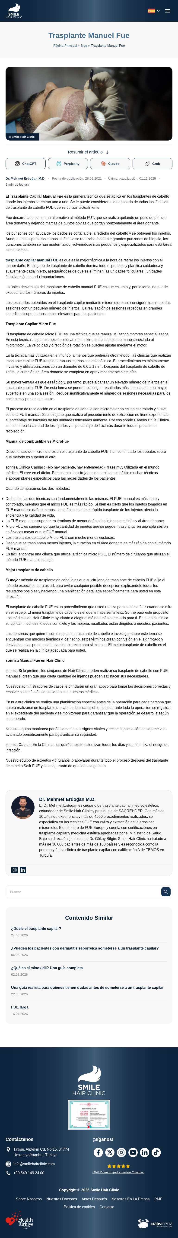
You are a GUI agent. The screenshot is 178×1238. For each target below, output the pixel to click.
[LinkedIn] (144, 1152)
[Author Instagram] (14, 870)
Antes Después (94, 1199)
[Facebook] (98, 1152)
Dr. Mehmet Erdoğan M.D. (25, 178)
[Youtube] (133, 1152)
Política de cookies (79, 1207)
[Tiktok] (156, 1152)
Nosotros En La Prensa (130, 1199)
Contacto (106, 1207)
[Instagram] (121, 1152)
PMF (158, 1199)
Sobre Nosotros (29, 1199)
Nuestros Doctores (61, 1199)
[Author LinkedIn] (23, 870)
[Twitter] (109, 1152)
